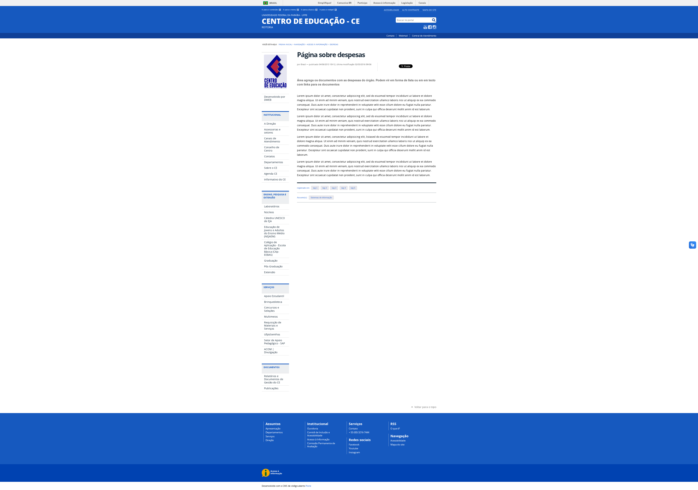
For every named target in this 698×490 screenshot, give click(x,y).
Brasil (273, 3)
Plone (308, 485)
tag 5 (353, 188)
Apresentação (273, 428)
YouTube (425, 27)
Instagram (434, 27)
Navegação (299, 44)
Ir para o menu (290, 10)
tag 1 (315, 188)
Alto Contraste (410, 10)
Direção (270, 440)
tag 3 (334, 188)
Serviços (270, 436)
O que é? (395, 428)
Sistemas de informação (321, 197)
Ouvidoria (312, 428)
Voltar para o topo (425, 407)
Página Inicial (285, 44)
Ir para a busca (309, 10)
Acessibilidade (391, 10)
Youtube (353, 448)
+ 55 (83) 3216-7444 (359, 432)
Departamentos (274, 432)
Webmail (403, 35)
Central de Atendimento (424, 35)
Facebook (430, 27)
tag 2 (324, 188)
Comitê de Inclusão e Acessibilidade (318, 434)
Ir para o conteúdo (271, 10)
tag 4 (343, 188)
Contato (390, 35)
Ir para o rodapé (328, 10)
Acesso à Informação (317, 44)
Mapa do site (429, 10)
